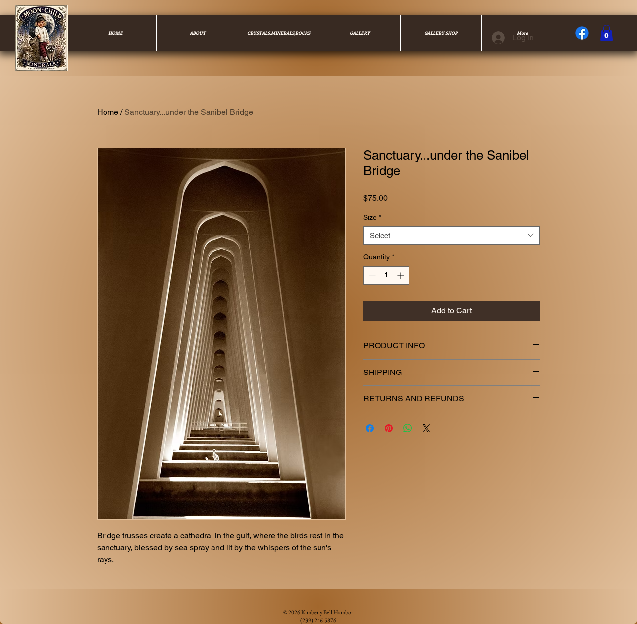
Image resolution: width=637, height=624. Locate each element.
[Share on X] (426, 428)
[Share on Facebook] (370, 428)
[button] (606, 33)
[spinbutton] (386, 275)
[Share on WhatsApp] (408, 428)
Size (372, 217)
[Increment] (401, 275)
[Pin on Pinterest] (389, 428)
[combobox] (451, 235)
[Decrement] (371, 275)
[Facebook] (582, 33)
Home (107, 112)
